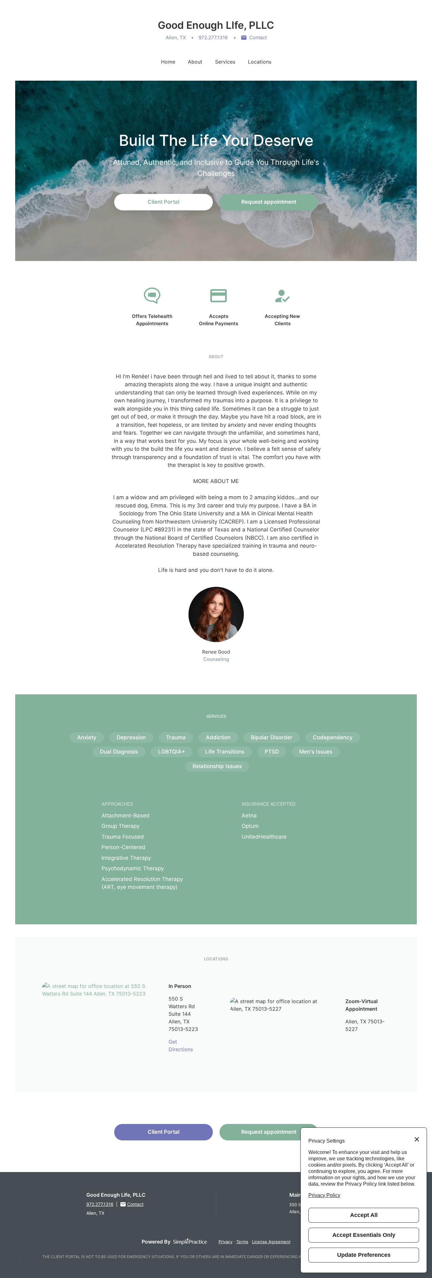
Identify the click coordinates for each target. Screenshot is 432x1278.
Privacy (225, 1241)
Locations (259, 62)
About (195, 62)
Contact (258, 37)
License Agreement (271, 1241)
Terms (242, 1241)
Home (168, 62)
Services (225, 62)
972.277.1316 (213, 37)
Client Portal (163, 202)
